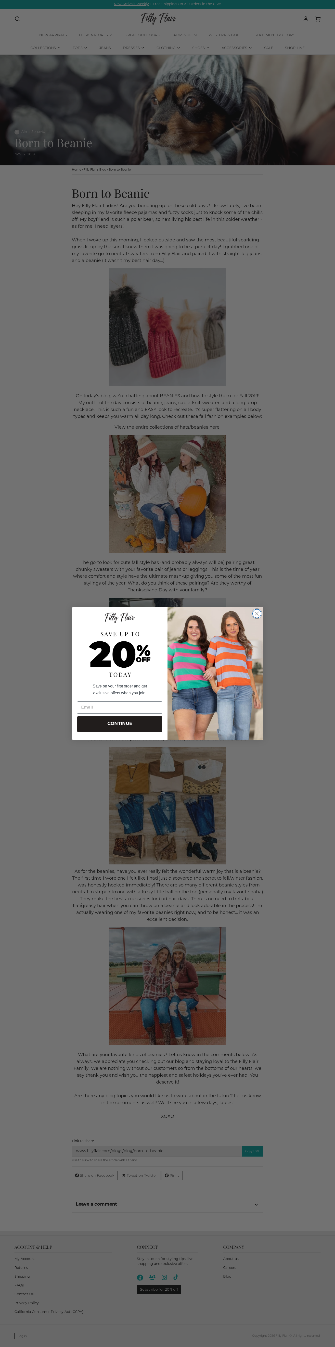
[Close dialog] (257, 613)
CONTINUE (119, 724)
